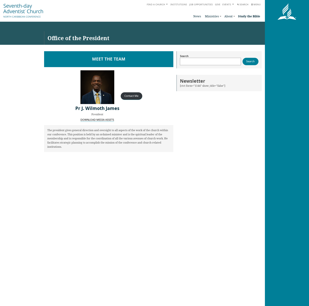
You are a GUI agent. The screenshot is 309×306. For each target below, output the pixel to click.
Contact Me (131, 96)
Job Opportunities (201, 4)
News (197, 16)
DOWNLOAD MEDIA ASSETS (97, 120)
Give (217, 4)
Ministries (212, 16)
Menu (257, 4)
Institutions (178, 4)
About (228, 16)
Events (226, 4)
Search (243, 4)
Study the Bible (249, 16)
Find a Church (156, 4)
